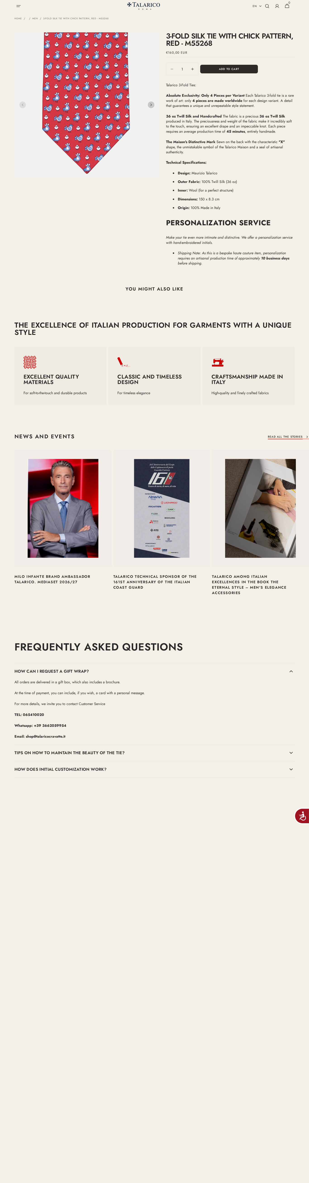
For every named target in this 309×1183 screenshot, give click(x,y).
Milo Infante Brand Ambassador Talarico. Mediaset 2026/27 (52, 579)
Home (18, 18)
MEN (35, 18)
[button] (19, 6)
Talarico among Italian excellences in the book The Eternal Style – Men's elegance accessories (249, 584)
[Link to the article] (63, 531)
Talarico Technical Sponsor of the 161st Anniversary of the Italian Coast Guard (155, 582)
